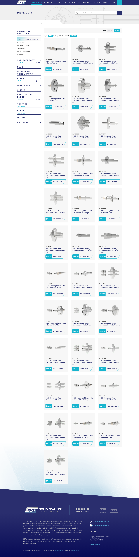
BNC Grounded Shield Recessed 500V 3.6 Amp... (82, 62)
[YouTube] (95, 531)
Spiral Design (76, 550)
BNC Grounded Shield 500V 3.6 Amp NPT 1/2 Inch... (108, 250)
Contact (95, 2)
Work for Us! (95, 544)
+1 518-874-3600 (100, 521)
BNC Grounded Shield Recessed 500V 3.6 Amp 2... (109, 63)
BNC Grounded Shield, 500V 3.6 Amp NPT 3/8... (82, 249)
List (110, 30)
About (86, 2)
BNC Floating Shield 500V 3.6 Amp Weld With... (55, 287)
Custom (48, 2)
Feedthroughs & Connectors (28, 39)
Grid (117, 30)
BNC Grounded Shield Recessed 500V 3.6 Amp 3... (55, 212)
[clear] (38, 62)
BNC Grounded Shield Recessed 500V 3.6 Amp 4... (82, 100)
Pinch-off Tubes (23, 45)
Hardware (20, 54)
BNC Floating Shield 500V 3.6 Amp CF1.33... (109, 212)
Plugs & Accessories (24, 51)
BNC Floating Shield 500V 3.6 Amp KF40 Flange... (82, 174)
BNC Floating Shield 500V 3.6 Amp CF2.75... (55, 99)
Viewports (21, 48)
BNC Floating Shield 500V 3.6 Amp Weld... (55, 62)
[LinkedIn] (91, 531)
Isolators (20, 43)
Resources (74, 2)
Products (37, 2)
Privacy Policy (59, 550)
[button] (119, 2)
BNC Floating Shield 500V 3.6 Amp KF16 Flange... (82, 212)
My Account (110, 2)
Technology (60, 2)
